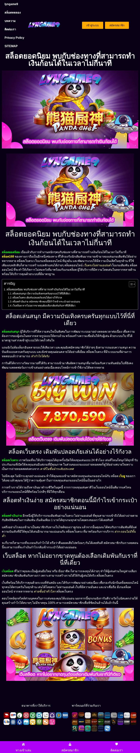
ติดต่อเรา (10, 29)
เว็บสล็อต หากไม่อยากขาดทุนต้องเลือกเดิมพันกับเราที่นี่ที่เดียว (43, 305)
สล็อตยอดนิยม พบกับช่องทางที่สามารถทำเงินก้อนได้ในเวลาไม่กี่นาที (46, 289)
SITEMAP (11, 46)
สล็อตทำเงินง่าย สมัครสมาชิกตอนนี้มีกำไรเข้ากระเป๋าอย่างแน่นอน (46, 301)
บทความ (10, 20)
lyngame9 (11, 4)
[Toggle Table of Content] (130, 284)
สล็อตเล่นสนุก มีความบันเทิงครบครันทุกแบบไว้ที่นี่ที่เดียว (41, 293)
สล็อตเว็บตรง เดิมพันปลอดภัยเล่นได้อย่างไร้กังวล (37, 297)
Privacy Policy (14, 37)
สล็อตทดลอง (13, 12)
